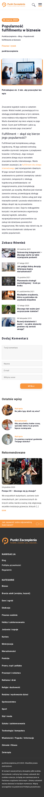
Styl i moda (7, 716)
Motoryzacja (7, 644)
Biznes (5, 586)
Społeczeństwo (9, 702)
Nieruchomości (9, 651)
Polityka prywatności (11, 565)
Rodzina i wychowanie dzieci (15, 694)
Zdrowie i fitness (9, 745)
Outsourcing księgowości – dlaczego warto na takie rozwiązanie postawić (29, 255)
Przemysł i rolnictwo (11, 673)
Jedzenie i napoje (10, 629)
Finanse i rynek (9, 46)
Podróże (6, 658)
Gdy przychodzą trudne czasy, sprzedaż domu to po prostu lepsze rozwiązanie (27, 425)
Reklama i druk (9, 680)
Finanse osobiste (9, 615)
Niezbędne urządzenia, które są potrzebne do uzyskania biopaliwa (27, 297)
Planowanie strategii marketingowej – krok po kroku (28, 283)
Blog (4, 560)
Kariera (5, 637)
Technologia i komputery (13, 731)
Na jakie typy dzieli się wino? (27, 411)
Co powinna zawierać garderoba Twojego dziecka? (28, 440)
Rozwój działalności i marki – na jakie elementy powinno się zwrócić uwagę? (29, 325)
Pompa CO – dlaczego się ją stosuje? (19, 491)
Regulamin (7, 570)
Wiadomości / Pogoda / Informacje (18, 738)
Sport (4, 709)
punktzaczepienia (10, 51)
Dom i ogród (7, 601)
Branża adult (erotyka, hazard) (16, 593)
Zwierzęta (6, 752)
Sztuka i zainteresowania (13, 723)
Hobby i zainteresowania (13, 622)
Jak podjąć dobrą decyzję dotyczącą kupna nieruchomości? (29, 269)
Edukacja (6, 608)
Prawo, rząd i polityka (12, 666)
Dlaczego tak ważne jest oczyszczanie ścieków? (28, 310)
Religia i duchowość (11, 687)
